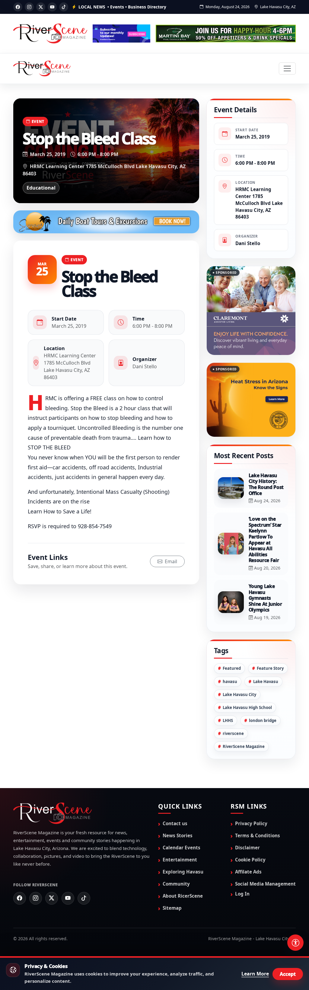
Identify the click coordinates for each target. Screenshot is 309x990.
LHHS (228, 698)
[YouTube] (52, 6)
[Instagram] (29, 6)
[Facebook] (17, 6)
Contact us (175, 801)
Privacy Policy (251, 801)
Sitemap (172, 886)
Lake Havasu (265, 659)
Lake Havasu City (239, 672)
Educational (41, 187)
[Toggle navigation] (287, 68)
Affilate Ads (248, 849)
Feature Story (270, 646)
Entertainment (180, 837)
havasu (230, 659)
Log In (242, 871)
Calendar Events (181, 825)
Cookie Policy (250, 837)
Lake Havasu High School (247, 685)
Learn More (255, 973)
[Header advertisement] (121, 33)
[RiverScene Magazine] (42, 68)
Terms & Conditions (257, 813)
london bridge (262, 698)
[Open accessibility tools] (295, 942)
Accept (288, 974)
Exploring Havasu (183, 849)
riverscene (233, 711)
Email (170, 561)
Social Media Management (265, 861)
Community (176, 861)
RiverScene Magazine (244, 724)
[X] (40, 6)
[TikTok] (63, 6)
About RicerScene (183, 873)
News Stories (178, 813)
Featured (232, 646)
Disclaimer (247, 825)
